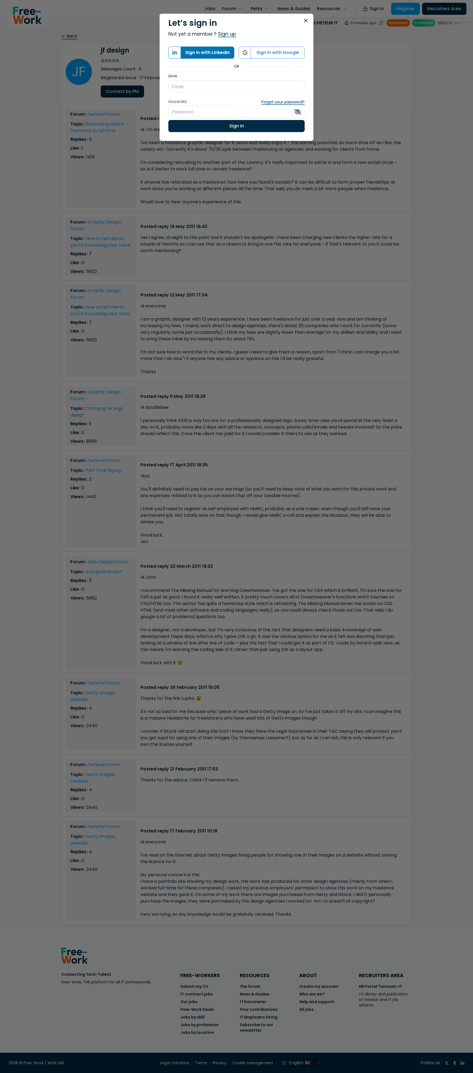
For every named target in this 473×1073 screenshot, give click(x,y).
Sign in (236, 126)
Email (173, 76)
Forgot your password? (283, 102)
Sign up (227, 33)
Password (177, 102)
